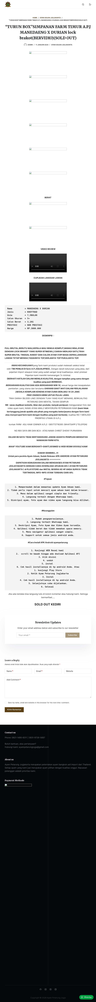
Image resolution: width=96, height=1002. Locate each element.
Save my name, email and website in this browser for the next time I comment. (39, 703)
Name (10, 671)
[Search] (83, 4)
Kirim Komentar (14, 709)
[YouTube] (55, 989)
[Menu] (90, 4)
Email (39, 671)
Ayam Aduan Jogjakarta (61, 45)
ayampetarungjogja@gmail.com (34, 747)
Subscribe (72, 635)
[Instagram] (51, 989)
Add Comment (14, 680)
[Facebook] (41, 989)
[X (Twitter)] (45, 989)
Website (69, 671)
